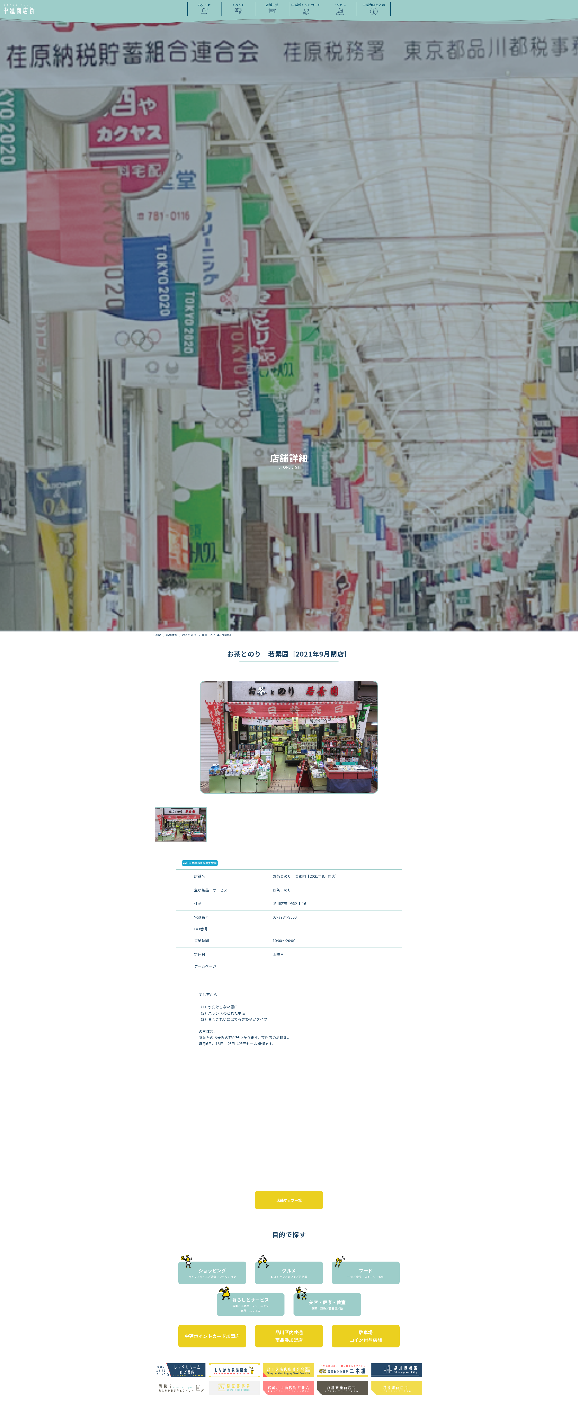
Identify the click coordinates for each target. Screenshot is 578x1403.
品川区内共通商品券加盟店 (200, 863)
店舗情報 (172, 635)
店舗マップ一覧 (289, 1200)
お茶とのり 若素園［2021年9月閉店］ (207, 635)
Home (158, 635)
